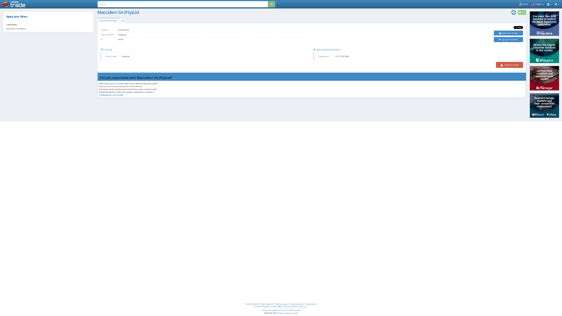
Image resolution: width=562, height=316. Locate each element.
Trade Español (251, 304)
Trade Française (281, 304)
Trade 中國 (276, 306)
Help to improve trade (288, 313)
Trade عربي (303, 306)
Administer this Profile (112, 95)
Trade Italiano (311, 304)
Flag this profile (511, 64)
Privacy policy (295, 310)
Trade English (266, 304)
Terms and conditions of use (274, 310)
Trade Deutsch (296, 304)
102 (523, 12)
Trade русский (289, 306)
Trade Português (261, 306)
